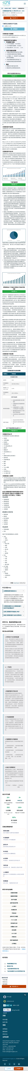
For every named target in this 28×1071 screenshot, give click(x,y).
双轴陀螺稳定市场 (12, 963)
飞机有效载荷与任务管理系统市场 (16, 971)
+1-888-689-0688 (11, 1046)
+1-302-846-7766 (9, 1048)
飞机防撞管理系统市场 (13, 968)
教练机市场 (10, 966)
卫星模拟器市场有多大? (10, 591)
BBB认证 (19, 800)
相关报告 (5, 984)
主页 (2, 8)
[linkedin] (4, 1064)
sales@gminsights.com (11, 1051)
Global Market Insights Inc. (9, 1058)
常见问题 (5, 980)
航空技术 (14, 8)
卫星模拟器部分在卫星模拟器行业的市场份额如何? (12, 607)
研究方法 (5, 982)
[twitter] (9, 1064)
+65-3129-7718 (9, 1050)
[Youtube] (18, 1064)
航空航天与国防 (8, 8)
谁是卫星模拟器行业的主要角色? (13, 615)
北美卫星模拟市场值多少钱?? (12, 611)
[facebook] (14, 1064)
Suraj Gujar (16, 583)
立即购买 (15, 29)
